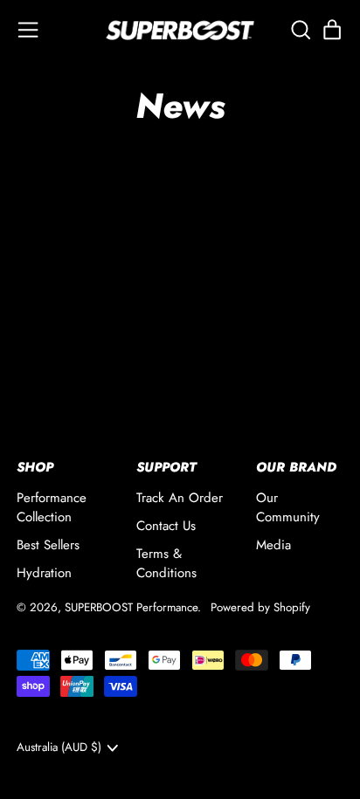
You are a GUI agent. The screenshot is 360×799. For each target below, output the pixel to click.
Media (273, 544)
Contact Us (166, 525)
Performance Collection (52, 507)
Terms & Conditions (166, 563)
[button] (299, 29)
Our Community (288, 507)
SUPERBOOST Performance (131, 607)
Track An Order (179, 497)
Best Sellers (48, 544)
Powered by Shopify (260, 607)
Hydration (44, 572)
